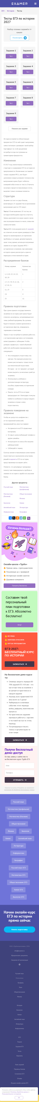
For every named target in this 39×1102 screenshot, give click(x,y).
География (23, 512)
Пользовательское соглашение (11, 1094)
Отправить (18, 780)
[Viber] (28, 518)
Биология (7, 503)
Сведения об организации (19, 960)
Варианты (20, 1056)
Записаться (18, 664)
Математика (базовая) (18, 816)
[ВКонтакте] (10, 518)
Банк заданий (19, 1064)
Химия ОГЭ (18, 889)
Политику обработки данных (19, 1092)
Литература (24, 507)
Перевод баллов (19, 1069)
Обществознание (26, 494)
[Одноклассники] (17, 518)
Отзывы (19, 1078)
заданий (30, 229)
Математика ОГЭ (18, 875)
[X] (13, 518)
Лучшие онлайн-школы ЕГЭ (19, 1083)
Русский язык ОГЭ (18, 868)
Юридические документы (19, 955)
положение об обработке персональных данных (19, 790)
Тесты (19, 1051)
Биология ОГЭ (18, 897)
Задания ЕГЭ (20, 1046)
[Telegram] (20, 518)
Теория (19, 1042)
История (19, 1005)
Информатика (9, 512)
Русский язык (8, 487)
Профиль (21, 983)
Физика (22, 498)
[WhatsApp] (24, 518)
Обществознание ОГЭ (18, 882)
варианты (13, 459)
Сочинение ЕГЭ (19, 1074)
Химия (22, 503)
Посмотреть (17, 38)
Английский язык (9, 507)
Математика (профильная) (18, 809)
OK (19, 1098)
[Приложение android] (19, 965)
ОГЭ (19, 1037)
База (20, 987)
